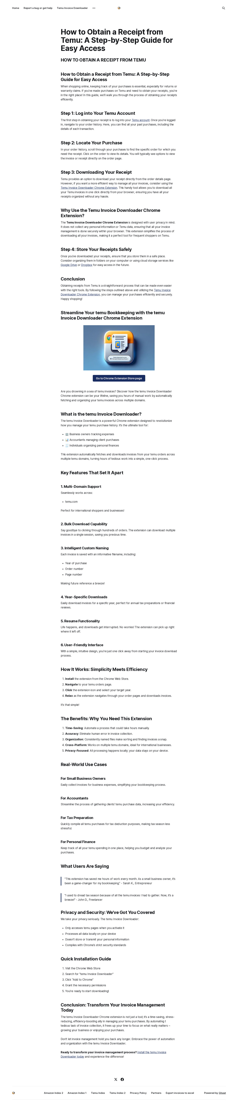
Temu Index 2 (117, 1092)
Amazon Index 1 (77, 1092)
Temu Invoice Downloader (72, 8)
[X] (115, 1079)
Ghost (222, 1092)
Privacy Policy (138, 1092)
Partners (156, 1092)
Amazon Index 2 (53, 1092)
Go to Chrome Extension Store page (119, 378)
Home (15, 8)
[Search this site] (223, 8)
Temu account (141, 120)
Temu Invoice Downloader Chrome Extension (89, 187)
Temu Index (98, 1092)
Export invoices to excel (180, 1092)
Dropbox (86, 265)
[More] (93, 8)
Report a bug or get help (38, 8)
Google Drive (69, 265)
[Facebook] (122, 1079)
